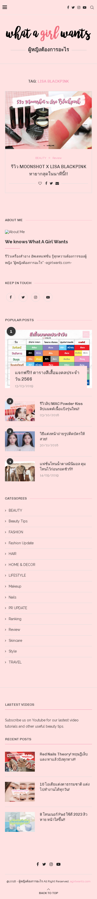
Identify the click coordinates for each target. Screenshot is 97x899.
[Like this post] (40, 183)
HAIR (12, 554)
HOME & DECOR (22, 565)
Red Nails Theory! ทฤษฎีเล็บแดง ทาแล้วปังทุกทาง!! (64, 757)
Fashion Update (21, 543)
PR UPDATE (18, 608)
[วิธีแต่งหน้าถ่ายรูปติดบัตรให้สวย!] (20, 441)
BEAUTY (15, 510)
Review (14, 630)
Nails (12, 597)
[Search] (92, 7)
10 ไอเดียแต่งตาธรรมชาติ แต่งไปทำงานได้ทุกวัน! (65, 787)
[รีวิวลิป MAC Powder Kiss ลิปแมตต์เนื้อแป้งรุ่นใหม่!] (20, 411)
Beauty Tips (18, 521)
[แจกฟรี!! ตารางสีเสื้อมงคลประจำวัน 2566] (48, 359)
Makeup (15, 586)
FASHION (16, 532)
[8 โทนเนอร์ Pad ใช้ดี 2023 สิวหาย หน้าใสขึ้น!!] (20, 822)
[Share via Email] (57, 183)
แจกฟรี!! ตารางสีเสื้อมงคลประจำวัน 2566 (47, 376)
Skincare (15, 641)
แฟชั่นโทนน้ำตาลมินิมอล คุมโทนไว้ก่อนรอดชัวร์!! (63, 466)
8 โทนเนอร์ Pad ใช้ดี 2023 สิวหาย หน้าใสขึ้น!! (63, 817)
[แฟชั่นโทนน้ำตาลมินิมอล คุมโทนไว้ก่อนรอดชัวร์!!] (20, 471)
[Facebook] (68, 7)
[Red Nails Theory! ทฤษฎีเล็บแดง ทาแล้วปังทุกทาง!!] (20, 762)
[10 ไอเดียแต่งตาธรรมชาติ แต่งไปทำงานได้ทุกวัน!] (20, 792)
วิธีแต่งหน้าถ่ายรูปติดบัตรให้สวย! (62, 436)
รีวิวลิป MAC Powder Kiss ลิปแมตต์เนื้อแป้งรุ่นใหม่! (61, 406)
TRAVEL (15, 662)
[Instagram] (78, 7)
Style (13, 651)
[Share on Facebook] (46, 183)
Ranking (15, 619)
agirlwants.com (80, 881)
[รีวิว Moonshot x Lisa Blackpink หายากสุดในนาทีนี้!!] (48, 120)
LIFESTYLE (17, 575)
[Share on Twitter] (51, 183)
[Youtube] (84, 7)
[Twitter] (73, 7)
